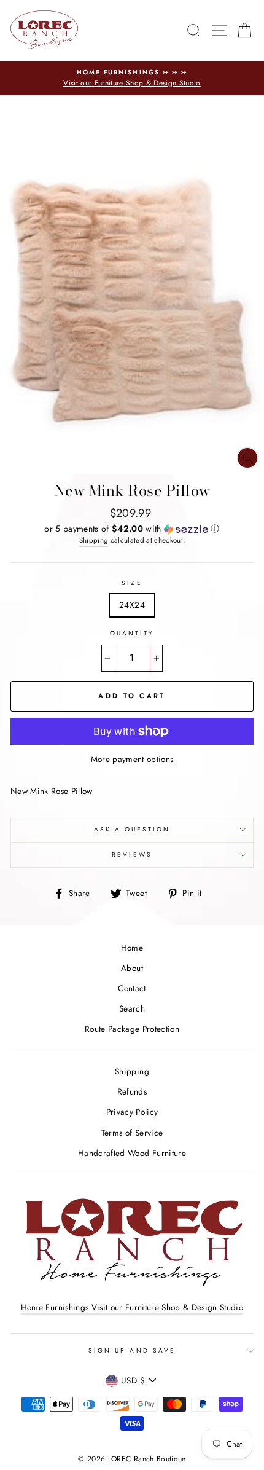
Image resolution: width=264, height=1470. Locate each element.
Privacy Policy (132, 1112)
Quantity (132, 633)
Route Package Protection (132, 1029)
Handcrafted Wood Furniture (132, 1153)
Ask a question (132, 829)
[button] (132, 528)
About (132, 968)
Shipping (94, 540)
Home (132, 947)
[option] (132, 79)
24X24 (132, 605)
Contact (132, 988)
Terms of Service (132, 1132)
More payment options (132, 759)
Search (132, 1008)
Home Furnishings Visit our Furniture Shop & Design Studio (132, 1307)
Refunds (132, 1091)
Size (132, 583)
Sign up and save (132, 1350)
